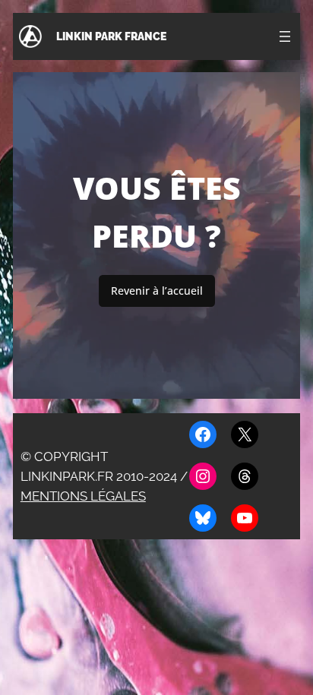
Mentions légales (83, 496)
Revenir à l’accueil (157, 290)
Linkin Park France (111, 36)
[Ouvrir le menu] (285, 36)
